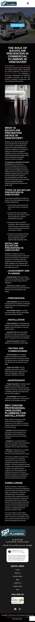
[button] (27, 3)
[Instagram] (20, 609)
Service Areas (17, 576)
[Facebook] (15, 609)
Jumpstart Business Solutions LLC (16, 617)
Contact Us (17, 583)
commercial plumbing (21, 66)
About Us (17, 573)
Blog (17, 579)
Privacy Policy (17, 586)
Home (17, 570)
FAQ (17, 589)
